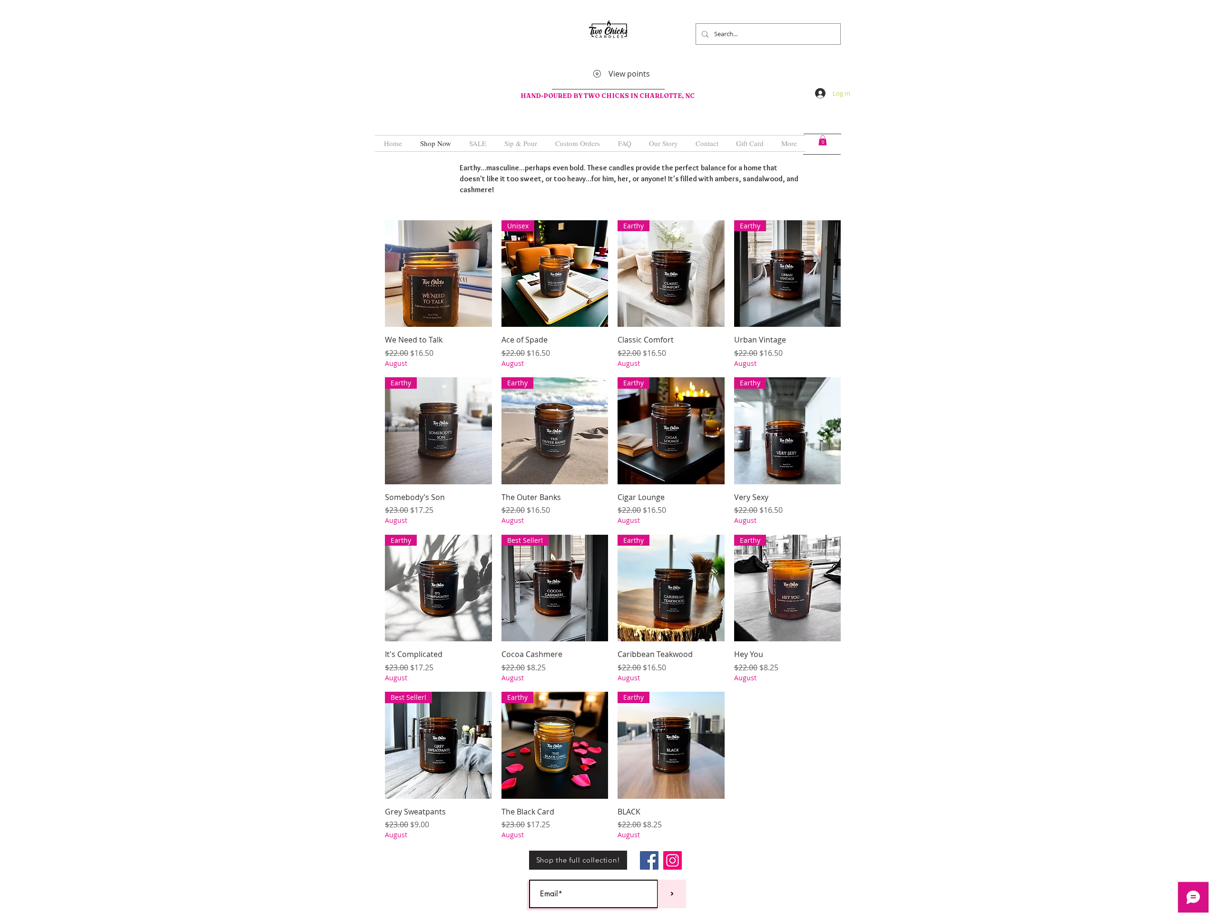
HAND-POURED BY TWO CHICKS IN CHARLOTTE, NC (608, 95)
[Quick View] (438, 273)
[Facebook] (649, 860)
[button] (822, 140)
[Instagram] (672, 860)
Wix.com (500, 858)
